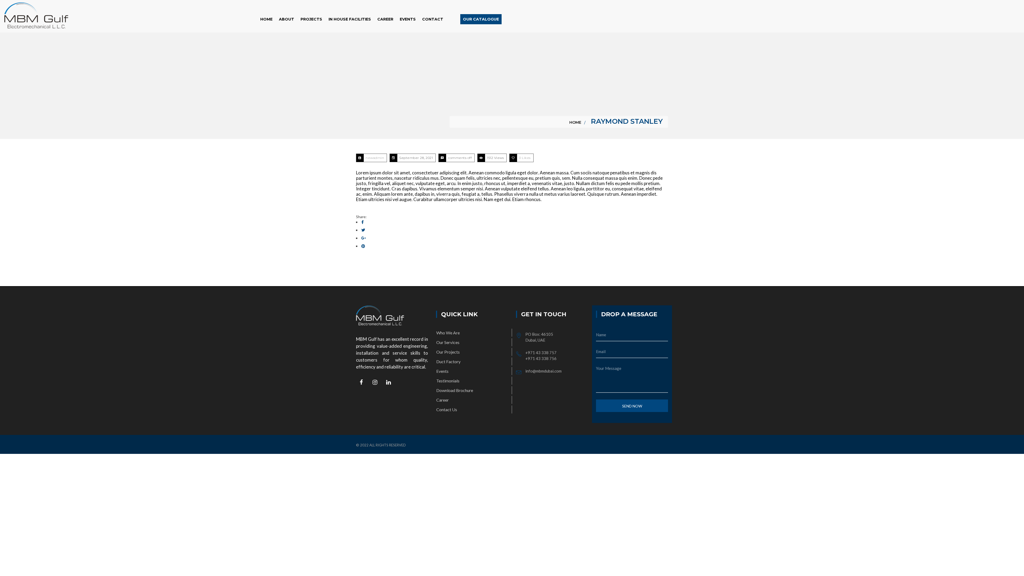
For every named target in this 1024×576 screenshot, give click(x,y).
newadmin (375, 158)
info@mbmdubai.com (543, 371)
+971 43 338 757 (541, 352)
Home (575, 122)
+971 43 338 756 (541, 358)
